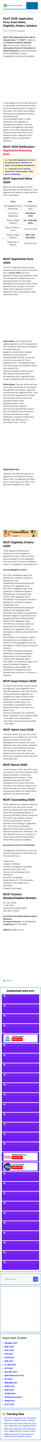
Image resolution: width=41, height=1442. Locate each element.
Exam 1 (9, 980)
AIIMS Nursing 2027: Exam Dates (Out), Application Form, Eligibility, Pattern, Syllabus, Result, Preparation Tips (19, 1435)
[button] (29, 5)
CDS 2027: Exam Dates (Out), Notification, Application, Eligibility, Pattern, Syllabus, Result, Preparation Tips (20, 1419)
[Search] (35, 1279)
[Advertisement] (20, 81)
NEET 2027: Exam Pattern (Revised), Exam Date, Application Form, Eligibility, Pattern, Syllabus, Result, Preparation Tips (20, 1424)
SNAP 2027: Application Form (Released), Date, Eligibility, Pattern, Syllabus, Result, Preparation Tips (20, 1430)
